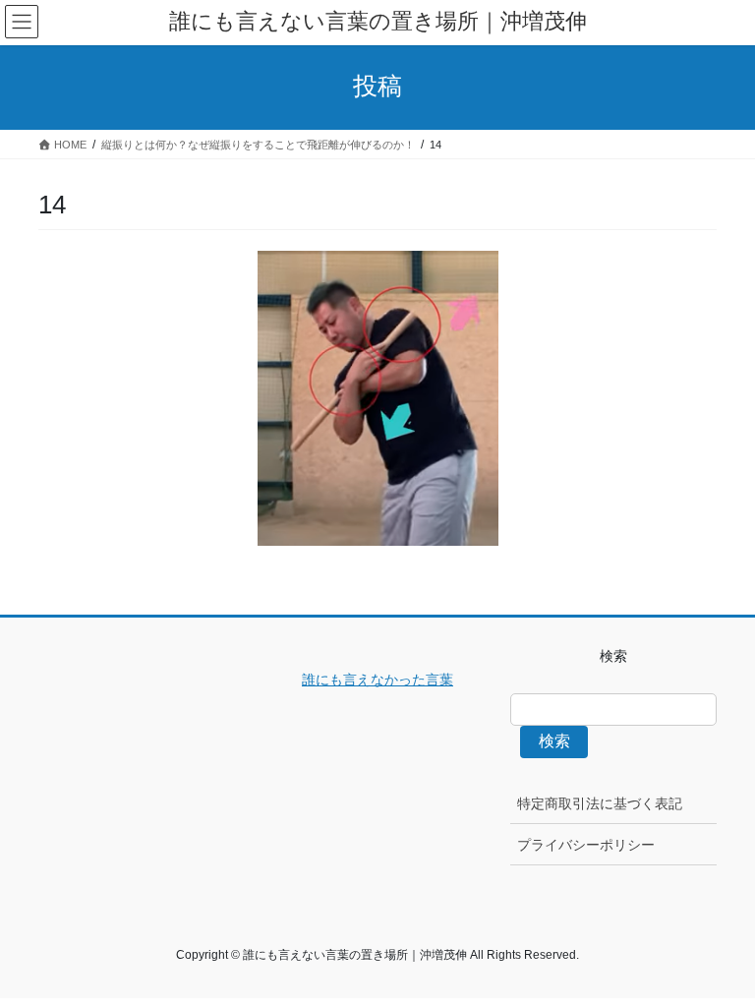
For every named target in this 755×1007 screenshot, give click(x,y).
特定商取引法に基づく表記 (599, 803)
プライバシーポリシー (586, 845)
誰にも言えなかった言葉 (377, 679)
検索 (554, 741)
